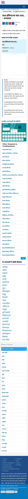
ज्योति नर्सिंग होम (6, 186)
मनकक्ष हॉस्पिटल (6, 226)
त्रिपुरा (3, 440)
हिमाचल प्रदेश (5, 392)
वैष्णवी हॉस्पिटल (5, 244)
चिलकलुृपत (6, 291)
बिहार (3, 359)
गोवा (3, 381)
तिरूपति (5, 297)
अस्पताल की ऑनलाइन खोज (13, 9)
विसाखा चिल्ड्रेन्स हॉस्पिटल (8, 255)
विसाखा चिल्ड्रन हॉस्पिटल (8, 251)
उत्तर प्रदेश (4, 443)
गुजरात (3, 385)
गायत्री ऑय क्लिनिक (7, 178)
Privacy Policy (8, 488)
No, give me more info (10, 491)
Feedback (18, 464)
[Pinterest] (10, 23)
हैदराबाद (5, 337)
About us (4, 458)
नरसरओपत (6, 303)
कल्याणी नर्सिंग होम (6, 167)
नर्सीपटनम (5, 306)
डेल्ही (3, 374)
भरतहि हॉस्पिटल (6, 211)
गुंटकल (4, 285)
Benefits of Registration (8, 462)
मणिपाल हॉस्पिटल (6, 218)
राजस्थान (4, 429)
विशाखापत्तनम (6, 331)
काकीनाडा (5, 282)
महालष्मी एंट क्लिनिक (7, 233)
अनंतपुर (5, 267)
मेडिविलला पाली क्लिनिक (7, 215)
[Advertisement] (13, 64)
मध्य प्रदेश (4, 410)
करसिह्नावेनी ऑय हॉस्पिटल (8, 164)
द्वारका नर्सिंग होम (6, 200)
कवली (4, 279)
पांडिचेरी (4, 421)
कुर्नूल (4, 276)
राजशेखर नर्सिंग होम (6, 237)
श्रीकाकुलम (6, 334)
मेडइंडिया (3, 9)
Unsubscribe (5, 471)
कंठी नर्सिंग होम (5, 157)
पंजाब (3, 425)
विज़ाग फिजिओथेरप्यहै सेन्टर (8, 248)
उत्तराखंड (4, 447)
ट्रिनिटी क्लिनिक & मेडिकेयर (8, 189)
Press (17, 460)
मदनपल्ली (5, 318)
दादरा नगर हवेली (5, 370)
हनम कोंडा (5, 340)
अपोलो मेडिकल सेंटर (7, 149)
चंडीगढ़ (3, 363)
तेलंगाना (4, 436)
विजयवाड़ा (5, 328)
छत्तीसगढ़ (4, 367)
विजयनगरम (6, 324)
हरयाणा (3, 389)
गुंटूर (3, 288)
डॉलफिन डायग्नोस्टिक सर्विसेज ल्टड (10, 193)
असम (3, 356)
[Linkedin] (13, 23)
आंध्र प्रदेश (4, 352)
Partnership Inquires (7, 467)
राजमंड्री (5, 321)
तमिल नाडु (4, 432)
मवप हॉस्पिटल (5, 229)
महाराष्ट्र (4, 414)
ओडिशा (3, 418)
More (23, 258)
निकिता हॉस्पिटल (6, 204)
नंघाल (4, 300)
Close (16, 491)
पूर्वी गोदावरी (6, 312)
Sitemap (18, 462)
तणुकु (4, 294)
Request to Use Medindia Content (10, 469)
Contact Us (19, 458)
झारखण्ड (4, 400)
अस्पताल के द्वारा (5, 125)
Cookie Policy (3, 488)
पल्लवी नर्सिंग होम (6, 208)
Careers (4, 460)
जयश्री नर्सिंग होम (6, 182)
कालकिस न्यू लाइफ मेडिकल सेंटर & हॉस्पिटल (12, 175)
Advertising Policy (7, 464)
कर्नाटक (4, 403)
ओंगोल (4, 270)
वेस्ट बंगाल (4, 451)
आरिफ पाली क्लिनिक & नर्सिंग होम (10, 153)
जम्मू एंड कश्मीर (5, 396)
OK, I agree (3, 491)
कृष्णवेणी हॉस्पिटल (6, 171)
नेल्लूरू (4, 309)
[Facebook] (3, 23)
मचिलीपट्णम (6, 315)
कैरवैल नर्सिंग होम (6, 160)
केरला (3, 407)
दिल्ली (3, 378)
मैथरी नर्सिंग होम (5, 222)
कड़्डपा (4, 273)
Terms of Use (16, 488)
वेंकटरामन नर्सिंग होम (6, 240)
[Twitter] (6, 23)
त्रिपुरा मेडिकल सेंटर (7, 197)
